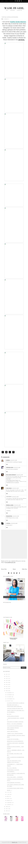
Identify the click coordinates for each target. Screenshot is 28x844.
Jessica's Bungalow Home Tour (15, 708)
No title (9, 714)
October (9, 696)
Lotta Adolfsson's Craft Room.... (15, 788)
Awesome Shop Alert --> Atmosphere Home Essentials (14, 705)
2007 (7, 808)
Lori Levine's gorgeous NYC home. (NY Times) (15, 785)
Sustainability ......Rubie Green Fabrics (15, 765)
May (8, 796)
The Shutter (9, 516)
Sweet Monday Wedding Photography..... (13, 728)
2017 (7, 674)
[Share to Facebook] (3, 452)
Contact (11, 1)
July (8, 792)
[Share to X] (6, 452)
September (9, 698)
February (9, 802)
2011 (7, 686)
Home (2, 1)
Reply (7, 464)
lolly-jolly (9, 488)
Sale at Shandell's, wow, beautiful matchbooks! (16, 774)
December (9, 692)
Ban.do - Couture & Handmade (14, 723)
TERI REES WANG (9, 467)
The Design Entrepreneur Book (15, 725)
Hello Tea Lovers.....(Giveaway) (15, 777)
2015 (7, 678)
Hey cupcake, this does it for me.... (14, 754)
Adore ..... (9, 790)
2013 (7, 682)
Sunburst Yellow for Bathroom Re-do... (15, 780)
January (9, 804)
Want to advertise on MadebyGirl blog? (15, 758)
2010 (7, 688)
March (8, 800)
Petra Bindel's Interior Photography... (13, 770)
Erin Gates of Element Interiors (15, 721)
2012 (7, 684)
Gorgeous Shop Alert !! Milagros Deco (15, 744)
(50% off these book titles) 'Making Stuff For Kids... (14, 761)
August (9, 700)
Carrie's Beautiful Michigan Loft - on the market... (15, 711)
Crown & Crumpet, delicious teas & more (16, 736)
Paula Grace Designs (11, 474)
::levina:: (8, 523)
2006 (7, 810)
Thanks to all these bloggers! (15, 733)
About (6, 1)
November (9, 694)
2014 (7, 680)
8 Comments (6, 19)
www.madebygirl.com (10, 562)
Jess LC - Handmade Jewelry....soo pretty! (15, 751)
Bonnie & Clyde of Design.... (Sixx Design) (15, 747)
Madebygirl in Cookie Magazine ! (15, 741)
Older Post (24, 569)
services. (21, 40)
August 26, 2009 (15, 488)
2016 (7, 676)
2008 (7, 806)
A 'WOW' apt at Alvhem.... (13, 739)
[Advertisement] (13, 831)
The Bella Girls (10, 505)
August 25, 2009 (13, 460)
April (8, 798)
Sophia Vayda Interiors (13, 716)
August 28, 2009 (14, 523)
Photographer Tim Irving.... (14, 782)
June (8, 794)
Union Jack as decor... (12, 731)
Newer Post (4, 569)
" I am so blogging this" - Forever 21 (15, 719)
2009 (7, 690)
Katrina (8, 460)
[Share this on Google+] (10, 452)
